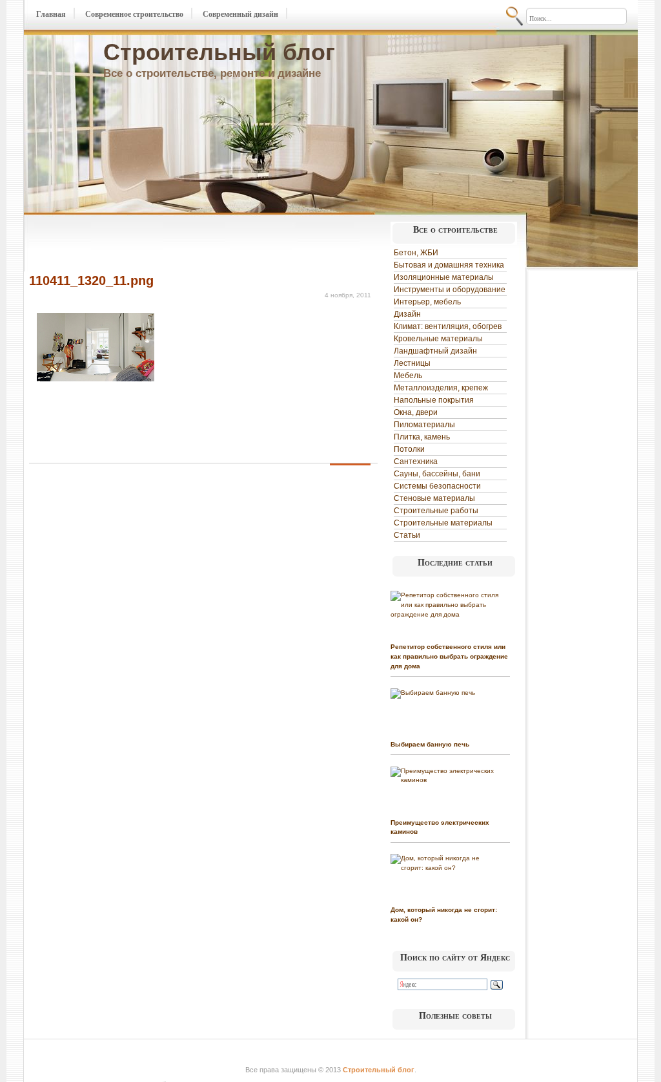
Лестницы (412, 363)
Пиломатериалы (424, 424)
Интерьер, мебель (427, 301)
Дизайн (407, 314)
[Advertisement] (180, 244)
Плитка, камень (422, 436)
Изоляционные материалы (444, 277)
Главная (51, 14)
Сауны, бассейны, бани (437, 473)
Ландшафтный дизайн (435, 350)
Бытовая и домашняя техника (449, 265)
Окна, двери (416, 412)
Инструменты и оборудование (449, 289)
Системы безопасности (437, 486)
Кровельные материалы (438, 338)
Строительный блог (219, 52)
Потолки (409, 449)
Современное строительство (134, 14)
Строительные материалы (443, 522)
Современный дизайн (240, 14)
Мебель (408, 375)
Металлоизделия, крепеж (441, 387)
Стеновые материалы (434, 498)
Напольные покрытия (434, 400)
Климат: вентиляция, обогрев (448, 326)
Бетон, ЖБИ (416, 252)
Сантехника (416, 461)
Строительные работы (436, 510)
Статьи (407, 535)
